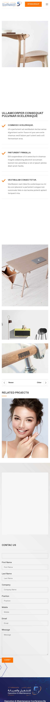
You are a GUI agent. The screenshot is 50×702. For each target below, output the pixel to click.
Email (4, 618)
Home (12, 13)
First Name (7, 562)
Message (6, 630)
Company (6, 585)
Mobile (5, 607)
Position (5, 596)
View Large (46, 400)
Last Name (7, 573)
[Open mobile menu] (47, 4)
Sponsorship (33, 4)
